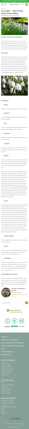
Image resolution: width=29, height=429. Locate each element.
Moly (14, 270)
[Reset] (2, 4)
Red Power (23, 264)
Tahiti (2, 270)
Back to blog (4, 8)
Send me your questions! (17, 294)
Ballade (13, 266)
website (18, 280)
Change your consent (14, 427)
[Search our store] (26, 303)
